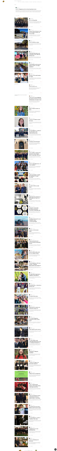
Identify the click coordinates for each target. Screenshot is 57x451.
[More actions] (41, 7)
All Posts (15, 4)
